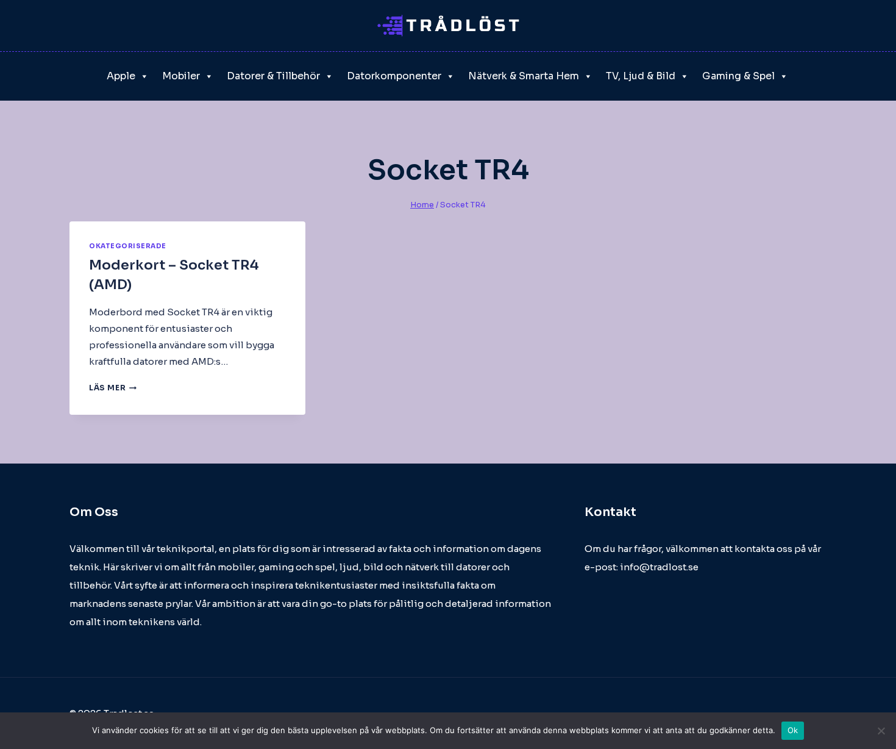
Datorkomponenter (394, 76)
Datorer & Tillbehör (273, 76)
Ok (793, 730)
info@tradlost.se (659, 567)
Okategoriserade (127, 246)
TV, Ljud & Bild (640, 76)
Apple (121, 76)
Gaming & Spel (738, 76)
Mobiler (181, 76)
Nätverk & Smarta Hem (523, 76)
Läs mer (113, 387)
